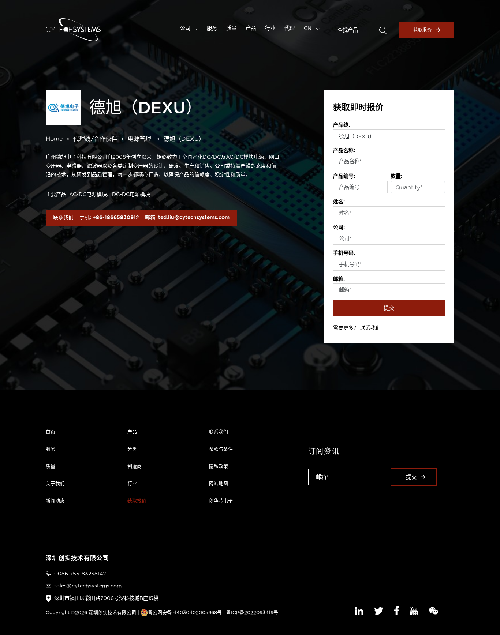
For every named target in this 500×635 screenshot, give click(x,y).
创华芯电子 (221, 500)
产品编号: (344, 176)
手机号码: (344, 253)
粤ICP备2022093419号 (252, 612)
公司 (186, 28)
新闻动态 (55, 500)
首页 (50, 431)
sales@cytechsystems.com (88, 586)
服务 (212, 28)
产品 (251, 28)
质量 (231, 28)
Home (54, 138)
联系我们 (370, 328)
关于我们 (55, 483)
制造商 (134, 466)
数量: (396, 176)
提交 (389, 308)
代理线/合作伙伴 (95, 138)
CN (308, 28)
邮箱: (339, 279)
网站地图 (218, 483)
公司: (339, 227)
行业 (270, 28)
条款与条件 (221, 448)
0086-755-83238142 (80, 573)
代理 (289, 28)
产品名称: (344, 150)
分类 (132, 448)
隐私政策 (218, 466)
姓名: (339, 201)
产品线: (341, 125)
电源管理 (139, 138)
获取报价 (422, 29)
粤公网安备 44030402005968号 (185, 612)
